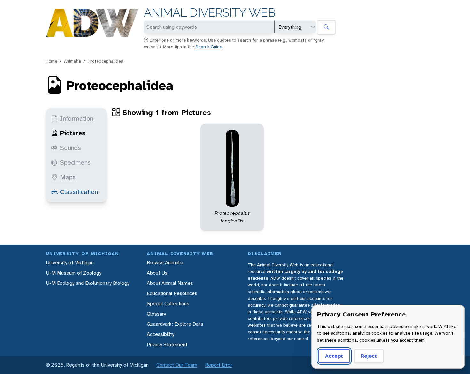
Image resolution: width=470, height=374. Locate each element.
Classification (79, 192)
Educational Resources (172, 293)
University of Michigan (70, 262)
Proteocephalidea (105, 61)
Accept (334, 356)
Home (51, 61)
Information (76, 118)
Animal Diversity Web (209, 13)
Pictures (73, 133)
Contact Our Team (176, 365)
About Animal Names (170, 283)
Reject (369, 356)
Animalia (72, 61)
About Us (157, 272)
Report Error (218, 365)
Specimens (75, 162)
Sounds (70, 148)
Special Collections (168, 303)
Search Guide (208, 47)
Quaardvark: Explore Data (175, 324)
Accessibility (160, 334)
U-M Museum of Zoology (73, 272)
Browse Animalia (165, 262)
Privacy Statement (167, 344)
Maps (68, 177)
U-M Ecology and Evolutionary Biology (87, 283)
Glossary (156, 313)
